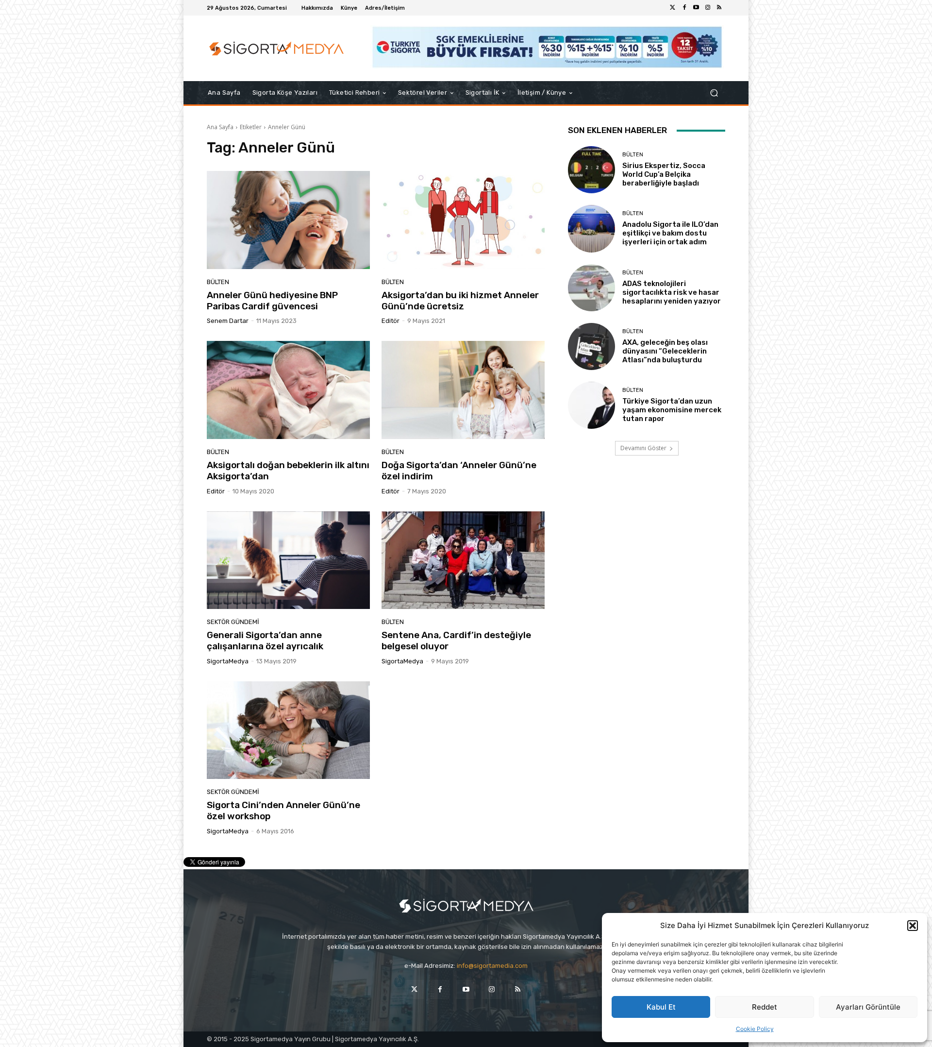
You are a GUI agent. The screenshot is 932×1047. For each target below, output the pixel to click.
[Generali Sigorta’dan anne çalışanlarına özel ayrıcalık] (288, 560)
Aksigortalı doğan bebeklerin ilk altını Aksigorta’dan (288, 470)
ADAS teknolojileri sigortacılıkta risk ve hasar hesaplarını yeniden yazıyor (671, 292)
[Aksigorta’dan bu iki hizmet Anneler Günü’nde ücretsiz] (463, 220)
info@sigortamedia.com (492, 965)
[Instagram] (708, 8)
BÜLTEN (218, 282)
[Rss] (719, 8)
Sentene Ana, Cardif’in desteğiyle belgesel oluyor (456, 640)
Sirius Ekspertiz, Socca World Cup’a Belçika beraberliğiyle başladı (663, 174)
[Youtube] (696, 8)
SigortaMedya (228, 661)
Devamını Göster (643, 448)
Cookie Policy (755, 1028)
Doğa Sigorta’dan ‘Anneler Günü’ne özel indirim (459, 470)
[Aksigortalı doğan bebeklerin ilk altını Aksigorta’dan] (288, 390)
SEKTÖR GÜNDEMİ (233, 622)
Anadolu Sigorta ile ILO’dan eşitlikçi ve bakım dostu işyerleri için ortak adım (670, 233)
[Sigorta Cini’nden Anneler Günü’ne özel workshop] (288, 730)
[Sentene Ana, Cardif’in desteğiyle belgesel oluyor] (463, 560)
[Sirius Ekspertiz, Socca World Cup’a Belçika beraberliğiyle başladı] (591, 169)
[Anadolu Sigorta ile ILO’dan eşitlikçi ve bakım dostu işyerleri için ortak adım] (591, 228)
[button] (912, 925)
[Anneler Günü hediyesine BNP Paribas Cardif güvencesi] (288, 220)
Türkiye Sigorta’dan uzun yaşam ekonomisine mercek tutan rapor (671, 410)
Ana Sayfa (220, 127)
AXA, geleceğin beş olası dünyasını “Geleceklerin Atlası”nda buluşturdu (665, 351)
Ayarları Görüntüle (868, 1007)
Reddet (764, 1007)
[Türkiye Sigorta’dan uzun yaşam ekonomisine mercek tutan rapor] (591, 405)
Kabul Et (661, 1007)
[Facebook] (684, 8)
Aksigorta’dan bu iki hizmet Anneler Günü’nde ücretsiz (460, 300)
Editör (390, 320)
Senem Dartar (228, 320)
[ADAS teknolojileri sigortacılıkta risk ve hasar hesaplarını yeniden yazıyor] (591, 287)
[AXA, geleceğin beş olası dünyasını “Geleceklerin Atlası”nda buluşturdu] (591, 346)
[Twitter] (673, 8)
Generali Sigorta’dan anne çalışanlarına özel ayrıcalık (265, 640)
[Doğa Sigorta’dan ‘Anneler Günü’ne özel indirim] (463, 390)
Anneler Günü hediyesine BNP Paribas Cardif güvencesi (272, 300)
